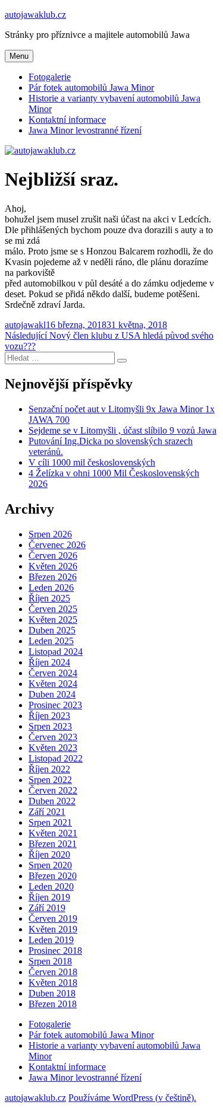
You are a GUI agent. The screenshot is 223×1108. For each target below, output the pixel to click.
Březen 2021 (53, 844)
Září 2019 (47, 908)
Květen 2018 (53, 983)
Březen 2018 (53, 1004)
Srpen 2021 (50, 822)
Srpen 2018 (50, 961)
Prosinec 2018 (55, 950)
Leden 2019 (51, 940)
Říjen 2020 (49, 854)
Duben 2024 (52, 694)
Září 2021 (47, 812)
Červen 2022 (53, 790)
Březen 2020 (53, 876)
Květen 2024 (53, 684)
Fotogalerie (50, 77)
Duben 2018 (52, 993)
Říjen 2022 (49, 769)
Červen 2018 (53, 972)
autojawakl (25, 325)
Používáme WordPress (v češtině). (132, 1098)
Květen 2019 (53, 929)
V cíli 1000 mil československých (92, 462)
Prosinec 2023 (55, 705)
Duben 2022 (52, 801)
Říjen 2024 (49, 662)
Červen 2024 (53, 673)
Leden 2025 (51, 641)
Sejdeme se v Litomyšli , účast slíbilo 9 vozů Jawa (122, 430)
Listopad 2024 (56, 652)
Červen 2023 (53, 737)
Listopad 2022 (56, 758)
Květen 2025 (53, 620)
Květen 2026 (53, 566)
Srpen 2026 (50, 534)
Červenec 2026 (57, 545)
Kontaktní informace (67, 119)
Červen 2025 (53, 609)
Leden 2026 (51, 587)
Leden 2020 (51, 886)
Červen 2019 (53, 918)
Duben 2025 (52, 630)
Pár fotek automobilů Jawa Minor (91, 87)
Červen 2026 (53, 555)
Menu (19, 56)
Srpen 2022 (50, 780)
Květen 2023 (53, 748)
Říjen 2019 (49, 897)
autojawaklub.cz (35, 14)
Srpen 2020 (50, 865)
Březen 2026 (53, 577)
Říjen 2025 (49, 598)
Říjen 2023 (49, 716)
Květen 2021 (53, 833)
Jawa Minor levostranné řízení (85, 130)
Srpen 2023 (50, 726)
